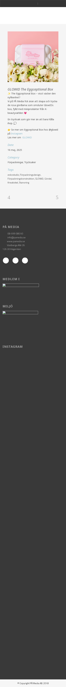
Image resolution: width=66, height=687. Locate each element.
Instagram (17, 133)
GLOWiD (27, 137)
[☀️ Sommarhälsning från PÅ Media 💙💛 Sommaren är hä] (32, 391)
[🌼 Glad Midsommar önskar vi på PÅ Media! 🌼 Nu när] (32, 635)
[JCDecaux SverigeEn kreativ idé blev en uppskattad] (32, 484)
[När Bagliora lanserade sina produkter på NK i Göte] (32, 573)
